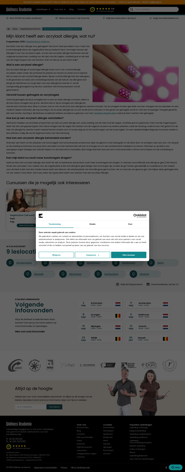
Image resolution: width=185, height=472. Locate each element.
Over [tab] (130, 224)
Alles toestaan (128, 255)
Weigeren (56, 255)
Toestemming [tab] (55, 224)
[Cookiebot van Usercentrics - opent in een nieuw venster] (135, 216)
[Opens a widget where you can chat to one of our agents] (175, 467)
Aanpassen (91, 255)
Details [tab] (92, 224)
